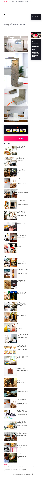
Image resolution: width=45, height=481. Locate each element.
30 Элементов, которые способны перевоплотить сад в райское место (22, 292)
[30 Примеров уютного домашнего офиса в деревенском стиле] (10, 172)
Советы (20, 204)
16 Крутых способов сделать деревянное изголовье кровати (21, 212)
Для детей (20, 192)
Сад (16, 1)
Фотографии (29, 474)
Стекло (24, 474)
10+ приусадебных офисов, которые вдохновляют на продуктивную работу (22, 314)
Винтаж (24, 414)
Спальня (22, 474)
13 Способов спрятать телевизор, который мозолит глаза (22, 201)
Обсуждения (8, 466)
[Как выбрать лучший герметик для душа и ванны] (10, 226)
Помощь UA (33, 466)
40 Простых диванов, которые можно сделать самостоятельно (22, 422)
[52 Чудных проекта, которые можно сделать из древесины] (10, 193)
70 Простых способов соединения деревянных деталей (22, 346)
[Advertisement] (22, 8)
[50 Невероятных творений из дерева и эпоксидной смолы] (10, 273)
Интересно (27, 1)
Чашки (32, 474)
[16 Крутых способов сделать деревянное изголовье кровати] (10, 215)
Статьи (17, 466)
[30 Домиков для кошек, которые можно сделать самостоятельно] (10, 262)
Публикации (26, 466)
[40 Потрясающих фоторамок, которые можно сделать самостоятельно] (10, 414)
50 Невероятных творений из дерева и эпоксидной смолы (22, 270)
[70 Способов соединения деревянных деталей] (10, 349)
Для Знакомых (24, 192)
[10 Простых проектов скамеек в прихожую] (10, 150)
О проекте (12, 466)
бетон (8, 24)
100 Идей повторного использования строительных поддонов (22, 180)
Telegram (15, 18)
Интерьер (14, 1)
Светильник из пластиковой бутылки (16, 32)
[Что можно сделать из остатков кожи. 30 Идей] (10, 284)
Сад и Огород (13, 474)
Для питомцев (20, 262)
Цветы (30, 474)
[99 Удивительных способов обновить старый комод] (10, 360)
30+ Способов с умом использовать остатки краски (21, 325)
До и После (20, 359)
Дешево (19, 183)
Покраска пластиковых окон (35, 43)
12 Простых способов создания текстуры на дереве (21, 379)
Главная (9, 1)
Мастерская (30, 1)
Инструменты (19, 1)
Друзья (15, 466)
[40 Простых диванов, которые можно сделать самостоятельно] (10, 425)
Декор (21, 204)
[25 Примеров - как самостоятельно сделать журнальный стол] (10, 306)
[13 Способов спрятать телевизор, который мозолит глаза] (10, 204)
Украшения (26, 474)
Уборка (22, 1)
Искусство (24, 1)
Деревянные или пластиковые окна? (35, 46)
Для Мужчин (20, 370)
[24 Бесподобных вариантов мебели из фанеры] (10, 338)
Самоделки (17, 474)
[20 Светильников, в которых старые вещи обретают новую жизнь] (10, 237)
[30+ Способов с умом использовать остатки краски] (10, 327)
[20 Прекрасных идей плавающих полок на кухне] (10, 161)
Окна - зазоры (33, 49)
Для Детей (20, 414)
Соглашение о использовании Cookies (19, 469)
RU (35, 1)
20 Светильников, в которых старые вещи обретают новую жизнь (21, 234)
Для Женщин (23, 370)
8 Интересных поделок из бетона (16, 30)
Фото (27, 474)
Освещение (18, 457)
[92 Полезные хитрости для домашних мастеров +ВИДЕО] (10, 392)
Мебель (12, 1)
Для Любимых (18, 435)
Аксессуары (21, 183)
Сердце (19, 474)
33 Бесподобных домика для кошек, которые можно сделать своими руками (22, 260)
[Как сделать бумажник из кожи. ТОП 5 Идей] (10, 371)
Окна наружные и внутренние (35, 52)
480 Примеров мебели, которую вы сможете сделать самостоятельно (22, 444)
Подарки (27, 192)
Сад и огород (24, 295)
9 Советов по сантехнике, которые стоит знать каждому (22, 245)
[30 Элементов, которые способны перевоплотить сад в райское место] (10, 295)
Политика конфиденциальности (26, 469)
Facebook (12, 18)
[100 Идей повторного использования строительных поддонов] (10, 403)
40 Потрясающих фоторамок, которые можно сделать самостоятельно (22, 411)
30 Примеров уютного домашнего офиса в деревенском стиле (21, 169)
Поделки (22, 192)
